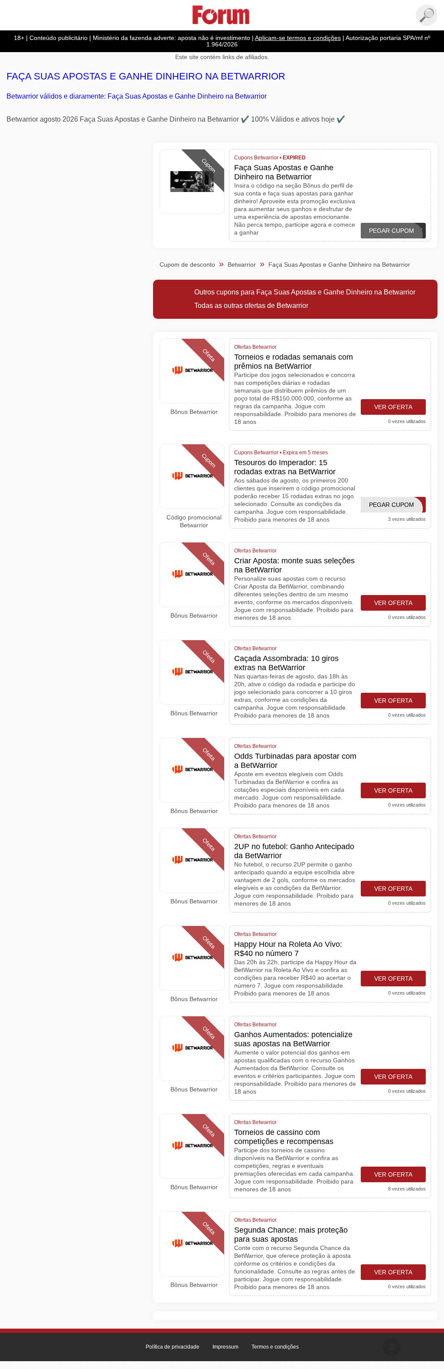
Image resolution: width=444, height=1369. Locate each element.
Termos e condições (275, 1347)
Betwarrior (242, 264)
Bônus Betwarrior (194, 411)
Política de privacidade (172, 1347)
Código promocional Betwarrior (194, 521)
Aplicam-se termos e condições (298, 38)
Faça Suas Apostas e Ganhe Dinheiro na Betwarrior (146, 76)
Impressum (225, 1347)
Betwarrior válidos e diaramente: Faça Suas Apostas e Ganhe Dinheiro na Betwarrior (137, 96)
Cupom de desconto (187, 264)
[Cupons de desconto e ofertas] (222, 16)
